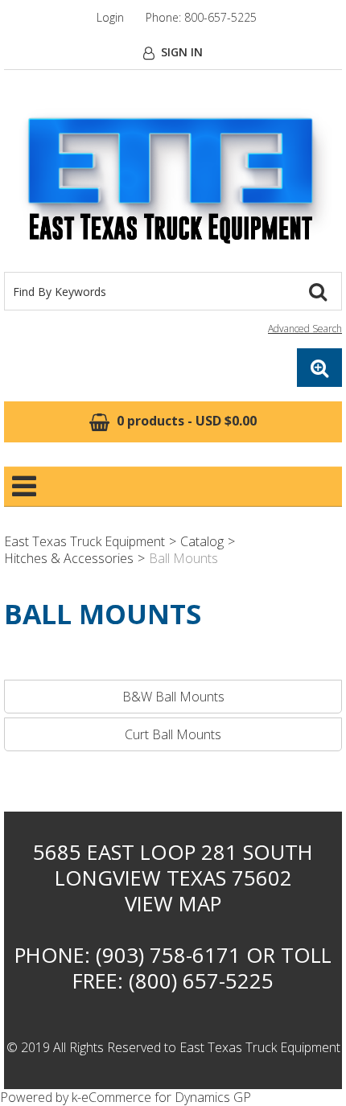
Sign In (182, 52)
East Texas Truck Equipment (84, 541)
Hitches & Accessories (69, 558)
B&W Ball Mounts (173, 696)
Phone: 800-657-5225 (201, 17)
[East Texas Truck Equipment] (173, 179)
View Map (173, 904)
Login (110, 17)
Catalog (202, 541)
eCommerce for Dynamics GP (166, 1097)
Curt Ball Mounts (173, 734)
